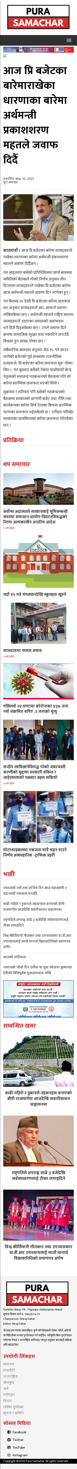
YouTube (19, 1448)
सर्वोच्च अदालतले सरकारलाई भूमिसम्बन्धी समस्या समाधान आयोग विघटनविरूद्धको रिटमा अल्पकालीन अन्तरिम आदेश (35, 517)
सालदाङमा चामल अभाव (22, 650)
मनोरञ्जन (9, 1395)
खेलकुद (8, 1382)
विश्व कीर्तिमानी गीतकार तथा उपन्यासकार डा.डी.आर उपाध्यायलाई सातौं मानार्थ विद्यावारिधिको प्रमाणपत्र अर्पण (37, 941)
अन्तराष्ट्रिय (10, 1376)
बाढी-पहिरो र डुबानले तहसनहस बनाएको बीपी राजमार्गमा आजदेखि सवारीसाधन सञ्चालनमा (34, 907)
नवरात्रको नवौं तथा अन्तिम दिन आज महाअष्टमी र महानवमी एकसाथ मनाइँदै (35, 891)
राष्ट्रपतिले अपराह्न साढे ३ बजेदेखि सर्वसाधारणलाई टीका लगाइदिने (35, 923)
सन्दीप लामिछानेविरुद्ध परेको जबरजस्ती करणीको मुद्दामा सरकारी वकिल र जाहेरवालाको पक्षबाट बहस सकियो (34, 772)
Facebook (19, 1432)
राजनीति (9, 1370)
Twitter (18, 1440)
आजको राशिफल (14, 957)
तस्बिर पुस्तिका (13, 1407)
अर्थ (5, 1389)
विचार (7, 1401)
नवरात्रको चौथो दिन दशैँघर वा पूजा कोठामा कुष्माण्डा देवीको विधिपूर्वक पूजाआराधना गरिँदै (37, 970)
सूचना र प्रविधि (13, 1413)
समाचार (8, 1364)
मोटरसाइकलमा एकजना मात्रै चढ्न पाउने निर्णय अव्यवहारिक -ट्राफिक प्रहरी (35, 853)
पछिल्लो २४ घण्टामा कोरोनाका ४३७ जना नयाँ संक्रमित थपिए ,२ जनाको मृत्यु (35, 709)
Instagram (20, 1455)
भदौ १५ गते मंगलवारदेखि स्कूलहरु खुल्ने (34, 594)
